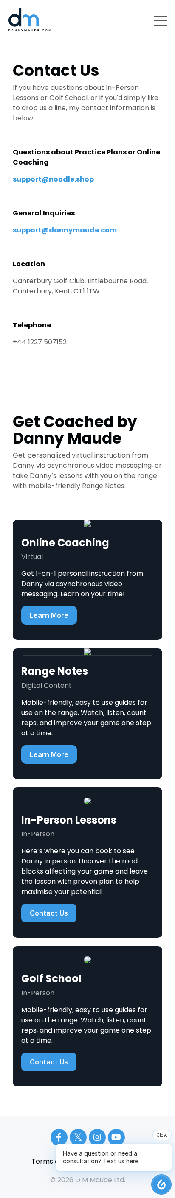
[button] (161, 1184)
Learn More (49, 615)
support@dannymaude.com (65, 230)
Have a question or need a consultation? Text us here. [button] (101, 1157)
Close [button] (162, 1134)
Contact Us (49, 913)
